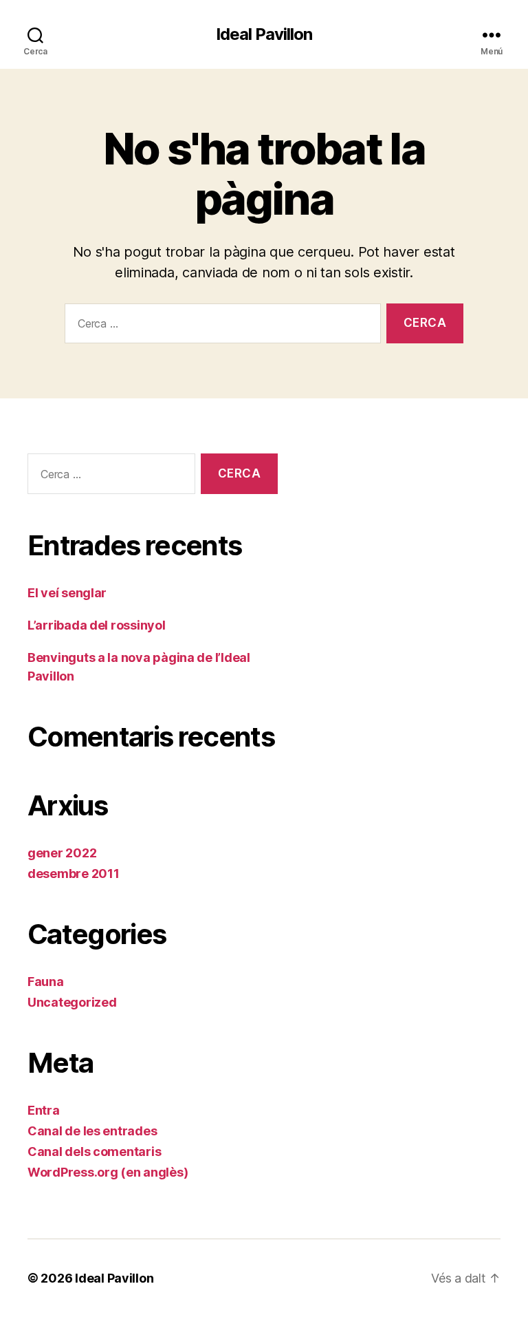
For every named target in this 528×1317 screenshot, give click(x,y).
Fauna (46, 981)
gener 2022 (62, 853)
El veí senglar (67, 593)
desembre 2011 (74, 873)
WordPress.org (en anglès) (108, 1172)
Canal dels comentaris (94, 1151)
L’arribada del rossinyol (97, 625)
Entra (44, 1110)
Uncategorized (72, 1002)
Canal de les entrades (92, 1131)
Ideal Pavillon (264, 34)
